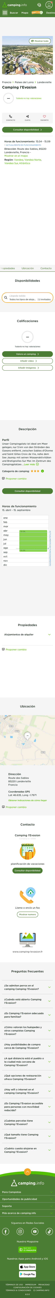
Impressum (30, 1284)
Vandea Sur (11, 163)
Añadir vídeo (27, 361)
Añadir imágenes (27, 368)
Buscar (14, 12)
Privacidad (44, 1284)
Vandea (18, 159)
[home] (27, 1182)
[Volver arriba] (27, 1171)
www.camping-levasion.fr (28, 951)
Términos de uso (14, 1284)
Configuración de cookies (27, 1287)
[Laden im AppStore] (27, 1267)
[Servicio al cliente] (39, 5)
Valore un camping (26, 354)
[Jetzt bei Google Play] (27, 1274)
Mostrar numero (27, 914)
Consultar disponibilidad (26, 129)
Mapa (24, 12)
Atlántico (24, 163)
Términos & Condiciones (18, 1290)
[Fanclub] (37, 12)
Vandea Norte (32, 159)
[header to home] (14, 4)
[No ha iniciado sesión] (49, 5)
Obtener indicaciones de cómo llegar (27, 800)
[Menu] (5, 12)
